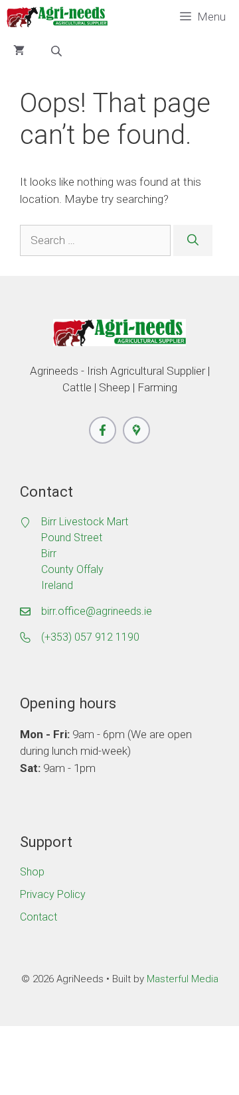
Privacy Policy (53, 894)
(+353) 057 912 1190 (90, 637)
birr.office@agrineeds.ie (96, 611)
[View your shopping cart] (19, 51)
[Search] (192, 241)
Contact (38, 917)
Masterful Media (182, 979)
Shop (32, 872)
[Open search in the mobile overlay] (57, 51)
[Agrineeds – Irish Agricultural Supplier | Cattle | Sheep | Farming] (57, 17)
